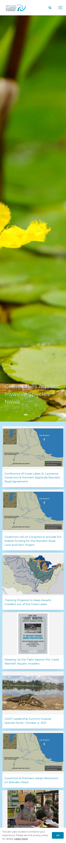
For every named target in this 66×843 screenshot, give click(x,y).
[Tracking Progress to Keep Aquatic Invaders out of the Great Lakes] (33, 574)
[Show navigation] (61, 7)
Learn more (21, 838)
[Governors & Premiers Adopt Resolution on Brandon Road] (33, 752)
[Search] (50, 7)
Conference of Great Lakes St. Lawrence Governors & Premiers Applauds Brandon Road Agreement (32, 477)
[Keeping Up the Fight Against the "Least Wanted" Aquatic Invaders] (33, 633)
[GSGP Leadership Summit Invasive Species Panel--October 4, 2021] (33, 692)
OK (57, 835)
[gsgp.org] (15, 7)
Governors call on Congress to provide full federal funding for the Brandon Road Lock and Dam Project (33, 540)
